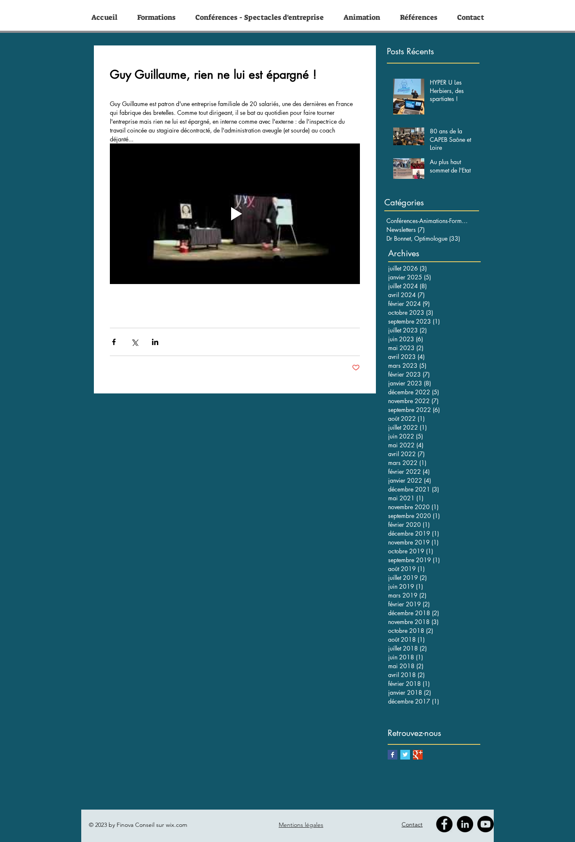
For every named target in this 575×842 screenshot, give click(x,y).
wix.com (176, 825)
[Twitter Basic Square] (405, 755)
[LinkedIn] (465, 824)
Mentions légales (301, 825)
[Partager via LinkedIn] (155, 342)
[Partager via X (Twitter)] (134, 342)
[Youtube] (485, 824)
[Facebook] (444, 824)
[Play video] (235, 213)
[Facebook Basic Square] (392, 755)
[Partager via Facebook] (114, 342)
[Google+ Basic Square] (418, 755)
